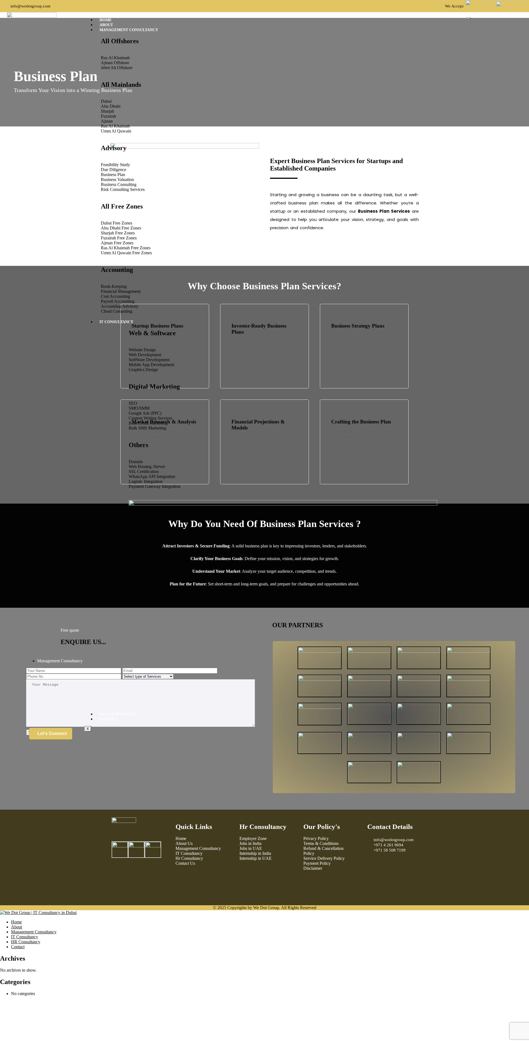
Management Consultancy (128, 30)
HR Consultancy (117, 714)
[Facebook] (118, 875)
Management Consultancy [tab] (60, 660)
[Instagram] (133, 875)
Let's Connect (52, 733)
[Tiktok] (148, 875)
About (106, 25)
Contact (108, 719)
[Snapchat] (118, 889)
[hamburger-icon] (468, 18)
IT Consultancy (116, 322)
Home (105, 20)
